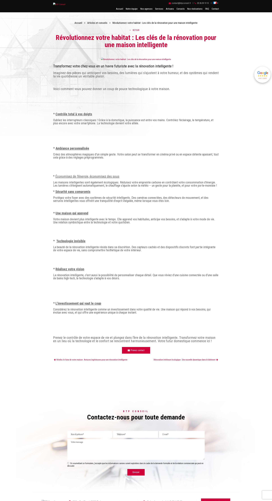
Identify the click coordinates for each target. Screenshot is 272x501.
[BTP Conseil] (59, 4)
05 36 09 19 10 (203, 3)
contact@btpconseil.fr (181, 3)
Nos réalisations (194, 8)
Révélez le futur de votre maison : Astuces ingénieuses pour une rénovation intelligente (92, 359)
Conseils (181, 8)
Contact (215, 8)
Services (159, 8)
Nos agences (146, 8)
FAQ (207, 8)
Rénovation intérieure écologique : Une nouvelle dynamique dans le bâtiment (184, 359)
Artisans (170, 8)
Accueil (119, 8)
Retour (136, 30)
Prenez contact (137, 350)
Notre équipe (132, 8)
